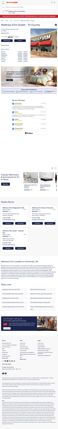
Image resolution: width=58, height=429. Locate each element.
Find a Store (22, 345)
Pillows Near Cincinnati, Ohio (38, 289)
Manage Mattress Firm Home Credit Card (28, 355)
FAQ (21, 357)
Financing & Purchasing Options (27, 352)
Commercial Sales (6, 346)
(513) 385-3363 (7, 242)
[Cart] (54, 2)
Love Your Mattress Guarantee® (9, 345)
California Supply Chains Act (44, 348)
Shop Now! (52, 16)
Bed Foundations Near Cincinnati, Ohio (12, 293)
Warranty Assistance (24, 348)
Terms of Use (40, 343)
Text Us (20, 40)
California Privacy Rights (43, 350)
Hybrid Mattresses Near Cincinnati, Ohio (40, 298)
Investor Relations (6, 356)
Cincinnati (16, 20)
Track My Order (23, 350)
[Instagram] (10, 361)
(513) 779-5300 (36, 217)
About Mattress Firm (6, 343)
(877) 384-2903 (6, 364)
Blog (3, 348)
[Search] (3, 7)
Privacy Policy (41, 345)
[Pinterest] (12, 361)
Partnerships (5, 352)
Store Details (20, 223)
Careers (4, 350)
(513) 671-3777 (5, 33)
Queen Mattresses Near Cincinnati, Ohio (12, 302)
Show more (5, 358)
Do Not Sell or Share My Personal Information (45, 353)
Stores (7, 20)
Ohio (11, 20)
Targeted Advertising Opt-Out (44, 355)
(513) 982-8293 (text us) (9, 219)
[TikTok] (14, 361)
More (3, 400)
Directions (8, 223)
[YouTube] (7, 361)
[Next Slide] (56, 168)
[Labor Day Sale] (29, 86)
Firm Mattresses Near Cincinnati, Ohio (40, 302)
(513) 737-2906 (6, 217)
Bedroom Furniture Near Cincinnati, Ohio (41, 293)
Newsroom (4, 354)
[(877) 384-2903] (51, 2)
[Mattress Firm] (12, 2)
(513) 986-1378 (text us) (38, 219)
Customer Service (24, 346)
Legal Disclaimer (41, 346)
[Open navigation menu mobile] (3, 1)
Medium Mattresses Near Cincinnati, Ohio (13, 306)
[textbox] (31, 7)
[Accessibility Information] (4, 373)
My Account (22, 343)
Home (2, 20)
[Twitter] (3, 361)
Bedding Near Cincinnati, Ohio (10, 298)
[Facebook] (5, 361)
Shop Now (5, 184)
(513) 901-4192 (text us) (9, 244)
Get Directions (6, 40)
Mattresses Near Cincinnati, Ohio (11, 289)
